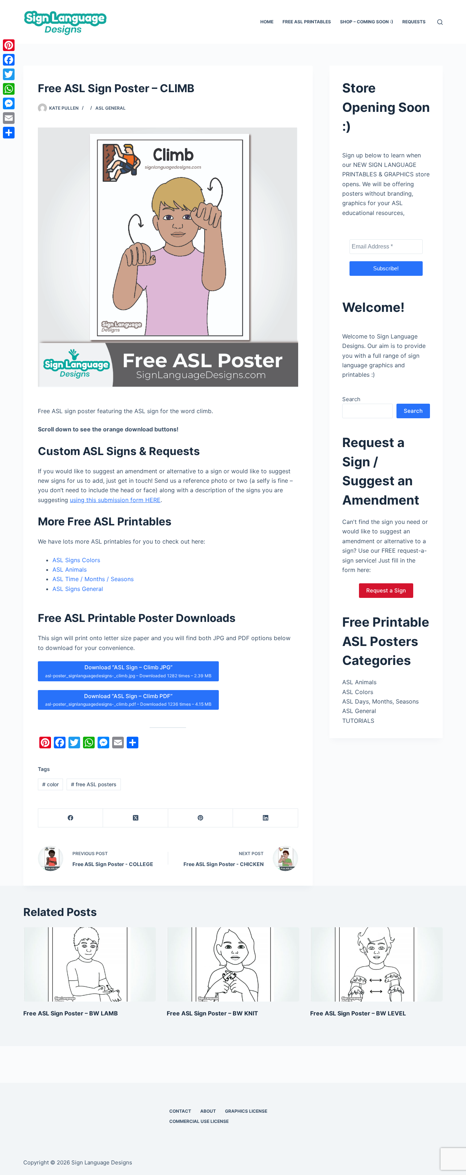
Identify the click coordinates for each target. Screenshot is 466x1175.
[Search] (440, 22)
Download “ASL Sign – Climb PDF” (128, 700)
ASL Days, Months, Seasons (380, 701)
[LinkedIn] (265, 818)
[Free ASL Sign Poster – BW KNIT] (233, 964)
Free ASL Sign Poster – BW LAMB (70, 1013)
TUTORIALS (358, 720)
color (50, 784)
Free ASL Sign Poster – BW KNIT (212, 1013)
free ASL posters (93, 784)
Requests (414, 21)
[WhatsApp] (8, 89)
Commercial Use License (199, 1121)
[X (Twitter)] (135, 818)
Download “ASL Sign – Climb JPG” (128, 671)
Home (266, 21)
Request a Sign (386, 590)
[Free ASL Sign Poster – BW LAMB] (89, 964)
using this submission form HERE (115, 500)
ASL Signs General (77, 588)
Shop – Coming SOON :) (366, 21)
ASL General (110, 108)
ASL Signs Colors (76, 560)
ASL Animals (69, 569)
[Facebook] (70, 818)
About (208, 1111)
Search (351, 399)
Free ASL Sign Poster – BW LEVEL (358, 1013)
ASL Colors (357, 692)
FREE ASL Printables (307, 21)
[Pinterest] (200, 818)
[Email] (8, 118)
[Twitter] (8, 74)
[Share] (8, 132)
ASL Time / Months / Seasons (93, 579)
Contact (180, 1111)
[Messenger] (8, 103)
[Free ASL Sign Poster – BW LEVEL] (376, 964)
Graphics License (246, 1111)
